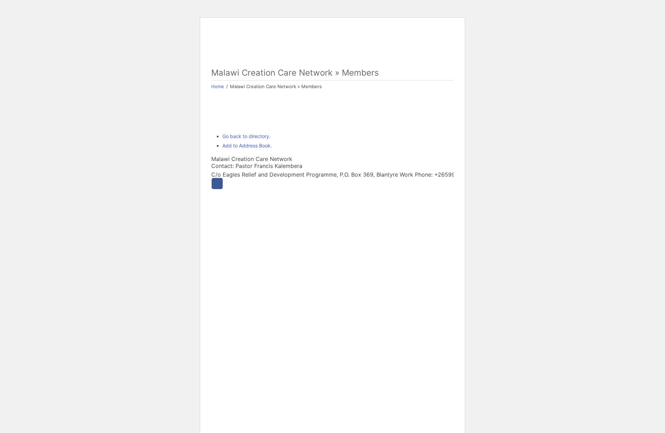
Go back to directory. (246, 136)
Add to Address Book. (247, 145)
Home (217, 86)
